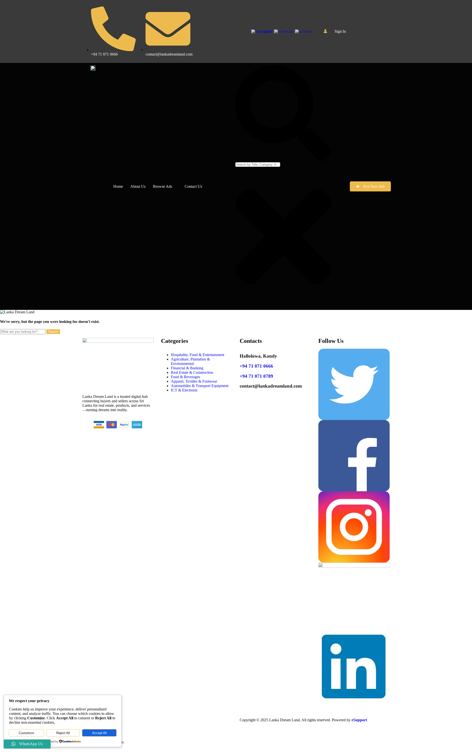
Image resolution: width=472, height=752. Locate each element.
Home (118, 186)
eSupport (359, 720)
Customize (26, 733)
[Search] (283, 160)
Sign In (340, 31)
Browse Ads (162, 186)
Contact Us (193, 186)
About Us (138, 186)
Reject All (63, 733)
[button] (343, 31)
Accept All (99, 733)
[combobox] (257, 164)
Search (53, 331)
